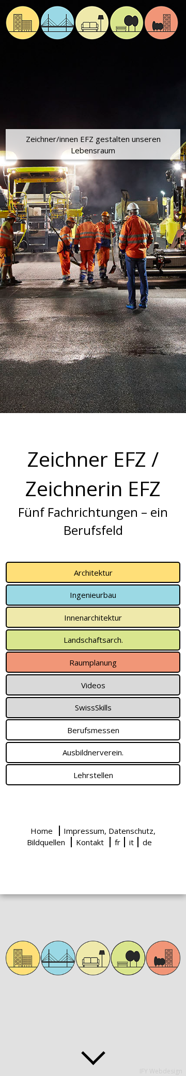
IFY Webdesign (161, 1071)
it (131, 842)
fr (117, 842)
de (147, 842)
